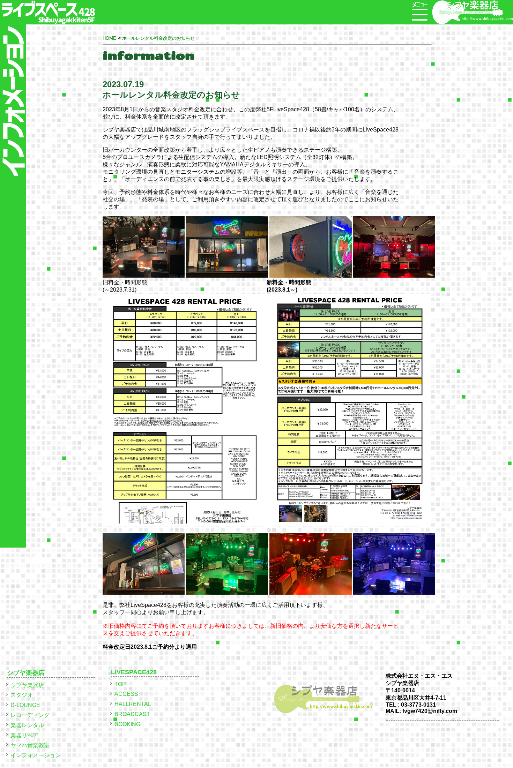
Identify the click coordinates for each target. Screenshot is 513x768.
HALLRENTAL (132, 704)
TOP (120, 684)
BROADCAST (132, 714)
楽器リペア (24, 735)
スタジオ (21, 695)
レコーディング (30, 715)
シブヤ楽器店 (27, 685)
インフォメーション (35, 755)
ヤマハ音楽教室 (30, 745)
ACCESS (126, 694)
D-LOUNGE (25, 705)
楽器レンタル (27, 725)
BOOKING (127, 724)
